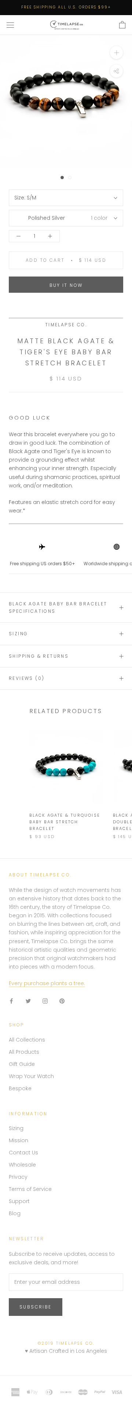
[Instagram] (45, 1001)
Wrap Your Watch (31, 1076)
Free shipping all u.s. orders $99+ (66, 7)
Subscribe (35, 1307)
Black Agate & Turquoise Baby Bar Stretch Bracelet (64, 821)
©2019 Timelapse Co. (66, 1343)
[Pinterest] (62, 1001)
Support (19, 1201)
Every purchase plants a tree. (47, 983)
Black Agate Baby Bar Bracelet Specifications (58, 607)
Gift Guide (22, 1064)
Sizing (18, 633)
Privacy (18, 1177)
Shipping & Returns (39, 656)
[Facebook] (11, 1001)
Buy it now (66, 285)
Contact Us (23, 1152)
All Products (24, 1052)
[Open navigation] (10, 25)
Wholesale (22, 1164)
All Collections (27, 1039)
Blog (15, 1213)
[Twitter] (28, 1001)
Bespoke (20, 1088)
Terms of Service (30, 1189)
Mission (18, 1140)
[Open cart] (122, 25)
